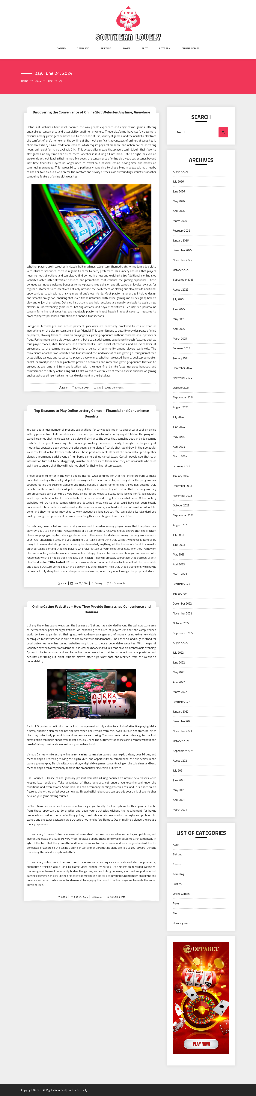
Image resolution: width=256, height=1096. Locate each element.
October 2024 (181, 387)
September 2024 (183, 397)
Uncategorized (181, 923)
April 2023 (179, 564)
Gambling (83, 48)
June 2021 (179, 780)
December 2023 (182, 486)
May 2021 (179, 790)
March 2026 (180, 221)
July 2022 (178, 652)
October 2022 (181, 623)
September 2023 (183, 515)
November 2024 (182, 378)
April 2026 (179, 211)
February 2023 (181, 584)
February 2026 (181, 230)
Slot (145, 48)
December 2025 (182, 250)
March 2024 (180, 456)
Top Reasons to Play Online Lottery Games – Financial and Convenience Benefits (91, 413)
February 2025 (181, 348)
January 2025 (181, 358)
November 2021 (182, 731)
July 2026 (178, 181)
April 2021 (179, 800)
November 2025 (182, 260)
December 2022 (182, 603)
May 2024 (179, 437)
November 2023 (182, 496)
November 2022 (182, 613)
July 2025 (178, 299)
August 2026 (180, 172)
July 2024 (178, 417)
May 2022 (179, 672)
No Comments (116, 387)
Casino (61, 48)
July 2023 (178, 535)
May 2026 (179, 201)
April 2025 (179, 329)
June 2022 (179, 662)
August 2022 (180, 643)
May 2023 (179, 554)
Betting (106, 48)
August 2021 (180, 760)
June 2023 (179, 545)
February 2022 (181, 702)
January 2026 (181, 240)
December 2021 (182, 721)
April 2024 (179, 446)
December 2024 (182, 368)
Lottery (164, 48)
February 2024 (181, 466)
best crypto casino (78, 862)
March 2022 (180, 692)
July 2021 (178, 770)
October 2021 (181, 741)
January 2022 (181, 711)
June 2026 (179, 191)
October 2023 (181, 505)
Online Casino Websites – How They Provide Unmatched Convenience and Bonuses (91, 609)
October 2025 (181, 270)
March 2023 (180, 574)
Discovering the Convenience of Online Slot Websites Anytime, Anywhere (91, 112)
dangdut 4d (71, 371)
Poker (126, 48)
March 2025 (180, 338)
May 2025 (179, 319)
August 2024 (180, 407)
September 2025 (183, 279)
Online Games (190, 48)
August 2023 (180, 525)
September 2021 (183, 751)
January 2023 (181, 594)
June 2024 (179, 427)
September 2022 (183, 633)
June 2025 (179, 309)
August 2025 (180, 289)
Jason (65, 387)
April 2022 (179, 682)
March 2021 (180, 809)
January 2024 (181, 476)
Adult (176, 845)
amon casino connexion (86, 754)
